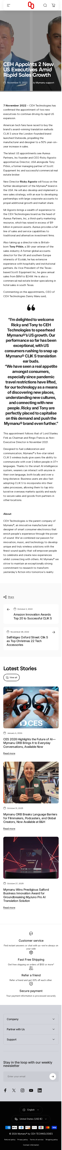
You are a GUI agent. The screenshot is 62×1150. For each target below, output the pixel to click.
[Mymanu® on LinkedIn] (40, 1107)
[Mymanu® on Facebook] (5, 1107)
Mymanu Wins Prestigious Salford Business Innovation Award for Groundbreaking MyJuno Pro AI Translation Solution (26, 895)
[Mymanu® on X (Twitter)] (14, 1107)
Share (11, 597)
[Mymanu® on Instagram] (22, 1107)
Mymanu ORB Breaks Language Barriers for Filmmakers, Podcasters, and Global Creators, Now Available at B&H (30, 818)
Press (9, 690)
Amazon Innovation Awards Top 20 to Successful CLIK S (33, 616)
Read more (9, 753)
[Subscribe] (50, 1092)
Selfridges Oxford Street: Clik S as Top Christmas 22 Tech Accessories (27, 641)
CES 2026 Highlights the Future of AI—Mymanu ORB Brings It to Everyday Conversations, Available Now (29, 742)
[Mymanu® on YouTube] (31, 1107)
